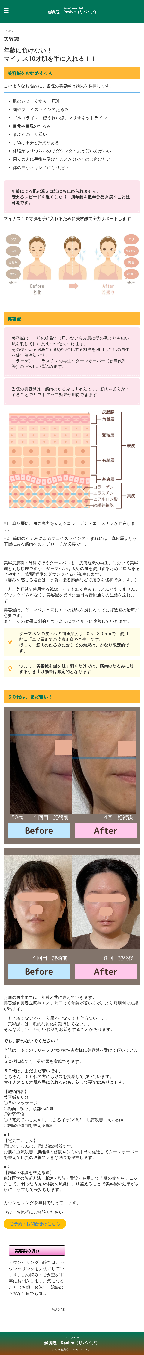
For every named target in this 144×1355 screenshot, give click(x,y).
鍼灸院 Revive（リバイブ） (73, 12)
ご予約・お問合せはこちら (35, 1223)
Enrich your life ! (72, 1337)
